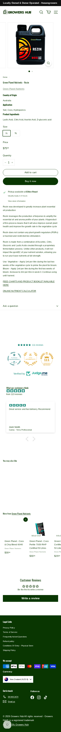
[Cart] (49, 12)
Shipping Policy (9, 650)
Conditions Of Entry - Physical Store (18, 646)
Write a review (31, 598)
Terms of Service (10, 632)
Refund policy (8, 641)
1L (6, 133)
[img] (32, 391)
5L (16, 133)
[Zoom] (48, 63)
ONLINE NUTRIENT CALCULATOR (19, 291)
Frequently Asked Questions (15, 637)
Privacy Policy (9, 628)
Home (5, 77)
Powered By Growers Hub (16, 724)
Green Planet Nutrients (13, 89)
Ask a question (10, 306)
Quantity (7, 155)
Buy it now (30, 181)
